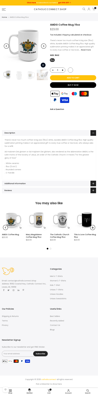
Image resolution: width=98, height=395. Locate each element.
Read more (86, 49)
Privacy (5, 325)
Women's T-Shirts (58, 280)
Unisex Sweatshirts (58, 298)
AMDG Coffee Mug (10, 234)
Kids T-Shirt (55, 285)
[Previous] (6, 46)
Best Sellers (55, 316)
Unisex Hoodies (56, 294)
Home (4, 17)
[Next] (43, 46)
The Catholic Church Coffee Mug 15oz (59, 235)
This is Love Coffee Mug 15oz (85, 235)
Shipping (66, 34)
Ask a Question (57, 109)
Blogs (52, 329)
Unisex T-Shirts (56, 289)
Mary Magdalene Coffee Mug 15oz (34, 235)
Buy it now (73, 85)
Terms (5, 320)
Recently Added (57, 320)
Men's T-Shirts (56, 276)
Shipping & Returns (10, 316)
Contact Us (55, 325)
